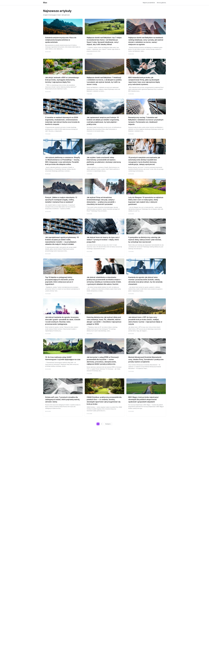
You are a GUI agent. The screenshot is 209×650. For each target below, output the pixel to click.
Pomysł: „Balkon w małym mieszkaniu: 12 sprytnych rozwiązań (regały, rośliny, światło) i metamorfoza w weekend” (61, 199)
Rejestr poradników (149, 2)
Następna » (108, 424)
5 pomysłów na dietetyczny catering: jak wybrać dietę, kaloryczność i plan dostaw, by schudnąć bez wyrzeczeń (144, 239)
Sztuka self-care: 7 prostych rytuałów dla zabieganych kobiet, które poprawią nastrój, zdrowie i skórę (62, 399)
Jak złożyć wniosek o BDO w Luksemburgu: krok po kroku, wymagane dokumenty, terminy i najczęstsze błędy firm (62, 80)
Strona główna (161, 2)
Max (45, 2)
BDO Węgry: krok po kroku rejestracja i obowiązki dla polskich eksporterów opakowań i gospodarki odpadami (143, 399)
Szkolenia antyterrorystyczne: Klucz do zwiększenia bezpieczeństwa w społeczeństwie (60, 40)
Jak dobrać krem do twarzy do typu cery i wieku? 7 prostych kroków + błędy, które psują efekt (103, 239)
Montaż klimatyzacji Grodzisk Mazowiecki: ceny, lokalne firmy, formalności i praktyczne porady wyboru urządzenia (146, 359)
